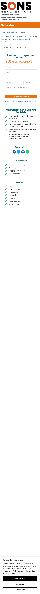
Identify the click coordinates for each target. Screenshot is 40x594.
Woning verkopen (11, 32)
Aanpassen (20, 584)
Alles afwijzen (20, 589)
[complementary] (20, 575)
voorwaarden (20, 101)
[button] (14, 152)
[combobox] (7, 78)
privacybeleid (31, 101)
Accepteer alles (20, 578)
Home (3, 32)
